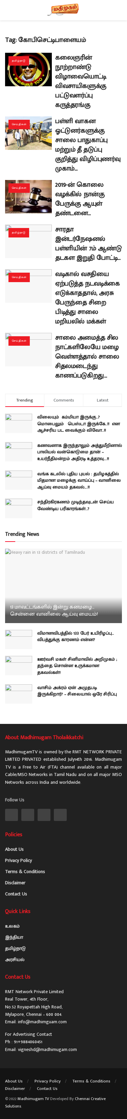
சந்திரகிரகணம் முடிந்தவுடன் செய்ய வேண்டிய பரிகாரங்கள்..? (75, 505)
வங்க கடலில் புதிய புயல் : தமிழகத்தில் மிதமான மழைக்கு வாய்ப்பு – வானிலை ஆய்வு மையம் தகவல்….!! (79, 480)
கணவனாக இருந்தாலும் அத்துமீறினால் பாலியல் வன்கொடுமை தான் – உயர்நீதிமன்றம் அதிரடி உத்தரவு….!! (79, 451)
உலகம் (12, 926)
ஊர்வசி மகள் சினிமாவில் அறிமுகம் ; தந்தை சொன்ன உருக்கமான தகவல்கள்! (77, 665)
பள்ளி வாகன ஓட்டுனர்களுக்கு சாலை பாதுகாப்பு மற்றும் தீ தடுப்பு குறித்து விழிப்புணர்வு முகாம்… (88, 144)
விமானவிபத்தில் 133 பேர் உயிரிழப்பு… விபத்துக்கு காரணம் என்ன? (75, 636)
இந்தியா (14, 937)
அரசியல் (14, 959)
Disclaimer (15, 883)
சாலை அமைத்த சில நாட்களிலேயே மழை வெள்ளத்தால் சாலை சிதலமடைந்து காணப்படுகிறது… (87, 356)
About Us (14, 849)
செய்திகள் (19, 124)
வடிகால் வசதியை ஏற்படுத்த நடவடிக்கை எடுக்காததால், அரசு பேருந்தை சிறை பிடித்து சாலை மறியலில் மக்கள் (87, 297)
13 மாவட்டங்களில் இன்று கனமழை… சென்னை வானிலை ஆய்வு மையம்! (54, 610)
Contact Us (16, 894)
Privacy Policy (18, 860)
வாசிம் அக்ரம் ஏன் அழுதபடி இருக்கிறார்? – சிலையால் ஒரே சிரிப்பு (77, 691)
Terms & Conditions (25, 871)
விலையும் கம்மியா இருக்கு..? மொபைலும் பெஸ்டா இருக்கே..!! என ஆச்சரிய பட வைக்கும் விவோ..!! (78, 423)
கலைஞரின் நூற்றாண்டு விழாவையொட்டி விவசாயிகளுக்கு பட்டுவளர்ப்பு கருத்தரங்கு (80, 81)
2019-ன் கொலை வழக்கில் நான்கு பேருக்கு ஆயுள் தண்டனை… (79, 199)
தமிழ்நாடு (19, 61)
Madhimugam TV (33, 1098)
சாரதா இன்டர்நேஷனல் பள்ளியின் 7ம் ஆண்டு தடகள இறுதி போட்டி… (88, 244)
